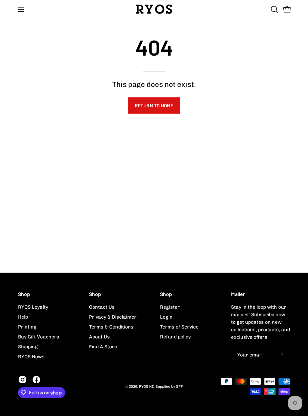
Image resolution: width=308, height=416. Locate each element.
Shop (24, 294)
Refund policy (175, 337)
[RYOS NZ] (154, 9)
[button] (274, 9)
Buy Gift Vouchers (38, 337)
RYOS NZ (146, 386)
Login (166, 317)
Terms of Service (179, 327)
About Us (99, 337)
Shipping (28, 347)
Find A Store (103, 347)
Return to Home (154, 105)
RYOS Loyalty (33, 307)
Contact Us (102, 307)
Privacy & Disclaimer (113, 317)
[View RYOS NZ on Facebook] (36, 379)
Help (23, 317)
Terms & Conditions (111, 327)
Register (170, 307)
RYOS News (31, 356)
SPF (179, 386)
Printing (27, 327)
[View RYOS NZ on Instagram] (22, 379)
